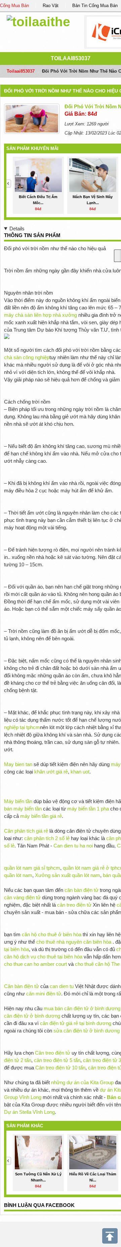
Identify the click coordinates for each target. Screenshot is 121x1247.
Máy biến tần (18, 801)
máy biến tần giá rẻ (41, 816)
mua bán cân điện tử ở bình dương (82, 1008)
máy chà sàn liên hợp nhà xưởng (40, 315)
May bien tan (18, 764)
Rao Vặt (50, 5)
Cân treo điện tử (52, 1053)
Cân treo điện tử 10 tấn (60, 1067)
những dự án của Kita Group (82, 1082)
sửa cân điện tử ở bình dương (86, 1030)
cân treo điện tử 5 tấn (57, 1060)
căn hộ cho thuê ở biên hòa (51, 934)
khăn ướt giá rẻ (51, 771)
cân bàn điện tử (81, 890)
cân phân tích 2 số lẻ (47, 838)
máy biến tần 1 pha (88, 808)
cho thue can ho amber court (35, 964)
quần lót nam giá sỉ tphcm (32, 868)
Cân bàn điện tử (21, 986)
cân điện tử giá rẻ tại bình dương (75, 1023)
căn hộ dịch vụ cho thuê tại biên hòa (43, 956)
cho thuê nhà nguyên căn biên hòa (73, 942)
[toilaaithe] (38, 20)
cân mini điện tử (43, 993)
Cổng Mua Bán (14, 5)
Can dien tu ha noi (73, 845)
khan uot (80, 771)
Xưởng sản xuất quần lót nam (67, 875)
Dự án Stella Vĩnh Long (29, 1112)
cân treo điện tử (74, 905)
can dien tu (62, 986)
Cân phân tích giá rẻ (26, 831)
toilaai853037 (70, 58)
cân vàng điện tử (22, 897)
